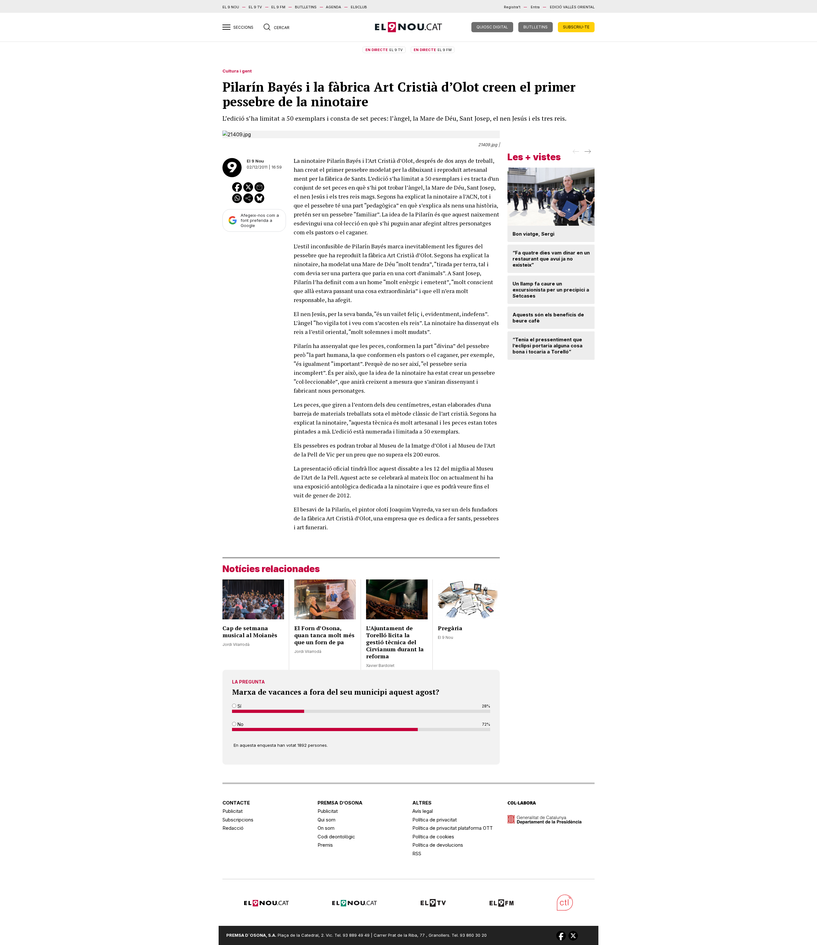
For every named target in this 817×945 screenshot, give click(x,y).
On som (326, 828)
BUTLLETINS (306, 7)
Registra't (512, 7)
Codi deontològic (336, 837)
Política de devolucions (437, 845)
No (240, 724)
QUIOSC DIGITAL (492, 27)
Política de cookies (433, 837)
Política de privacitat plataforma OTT (452, 828)
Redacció (233, 828)
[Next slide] (587, 154)
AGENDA (333, 7)
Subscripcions (237, 820)
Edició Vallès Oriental (572, 7)
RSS (416, 853)
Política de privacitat (434, 820)
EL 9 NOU (230, 7)
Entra (535, 7)
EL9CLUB (359, 7)
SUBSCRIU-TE (576, 27)
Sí (238, 706)
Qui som (326, 820)
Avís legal (422, 811)
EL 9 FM (278, 7)
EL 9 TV (255, 7)
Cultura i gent (237, 70)
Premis (325, 845)
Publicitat (232, 811)
